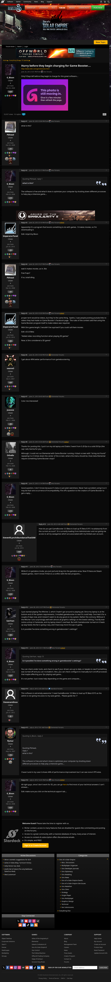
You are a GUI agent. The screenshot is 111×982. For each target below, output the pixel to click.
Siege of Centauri (37, 959)
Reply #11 (24, 567)
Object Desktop (7, 938)
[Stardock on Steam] (38, 921)
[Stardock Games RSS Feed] (36, 925)
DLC (53, 8)
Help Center (98, 938)
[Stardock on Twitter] (18, 921)
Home (5, 60)
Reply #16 (24, 780)
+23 (10, 250)
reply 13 (40, 656)
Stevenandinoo (10, 702)
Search (19, 46)
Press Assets (68, 953)
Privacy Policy (43, 978)
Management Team (70, 944)
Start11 (4, 944)
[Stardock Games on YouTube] (26, 921)
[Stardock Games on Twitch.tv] (30, 921)
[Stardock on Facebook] (22, 921)
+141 (10, 382)
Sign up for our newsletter (59, 967)
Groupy (4, 956)
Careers (66, 947)
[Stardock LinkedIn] (32, 925)
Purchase (98, 8)
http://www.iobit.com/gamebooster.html (35, 69)
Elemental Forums (57, 355)
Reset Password (99, 950)
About (66, 938)
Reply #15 (24, 727)
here (65, 784)
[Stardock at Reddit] (20, 925)
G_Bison (10, 77)
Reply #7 (24, 396)
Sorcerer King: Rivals (38, 962)
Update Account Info (100, 953)
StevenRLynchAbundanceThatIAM (19, 537)
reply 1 (39, 179)
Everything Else (14, 60)
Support (49, 2)
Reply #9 (24, 483)
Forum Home (10, 46)
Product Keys (98, 947)
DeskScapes (5, 950)
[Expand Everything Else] (58, 910)
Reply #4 (24, 264)
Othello (10, 455)
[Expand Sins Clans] (60, 889)
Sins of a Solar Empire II (39, 947)
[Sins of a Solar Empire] (55, 22)
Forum (62, 8)
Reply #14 (24, 689)
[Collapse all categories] (107, 859)
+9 (10, 469)
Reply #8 (24, 442)
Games (18, 2)
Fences (4, 947)
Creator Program (69, 956)
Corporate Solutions (8, 941)
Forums (66, 962)
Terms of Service (54, 978)
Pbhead (10, 134)
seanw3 (10, 368)
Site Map (69, 978)
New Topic (101, 42)
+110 (19, 552)
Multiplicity (5, 953)
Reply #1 (24, 121)
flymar (10, 741)
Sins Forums (47, 72)
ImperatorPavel (10, 236)
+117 (10, 92)
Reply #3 (24, 223)
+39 (10, 424)
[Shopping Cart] (104, 1)
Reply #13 (24, 648)
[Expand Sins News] (60, 877)
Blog (42, 2)
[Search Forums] (108, 1)
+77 (10, 149)
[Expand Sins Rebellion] (60, 886)
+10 (10, 755)
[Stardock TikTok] (28, 925)
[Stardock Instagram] (34, 921)
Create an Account (100, 944)
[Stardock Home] (2, 1)
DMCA (63, 978)
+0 (10, 716)
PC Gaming (25, 60)
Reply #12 (24, 607)
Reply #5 (24, 313)
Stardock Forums (57, 689)
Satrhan (10, 620)
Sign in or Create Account (35, 845)
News (36, 2)
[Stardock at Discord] (24, 925)
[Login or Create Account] (101, 1)
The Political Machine (38, 953)
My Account (98, 941)
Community (27, 2)
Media (72, 8)
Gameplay (31, 8)
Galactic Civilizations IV (39, 944)
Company (68, 935)
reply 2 (40, 736)
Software (10, 2)
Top (106, 121)
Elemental (35, 941)
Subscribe (103, 968)
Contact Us (67, 959)
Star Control (36, 950)
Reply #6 (24, 355)
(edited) (62, 223)
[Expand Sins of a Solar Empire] (58, 859)
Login (26, 46)
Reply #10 (42, 524)
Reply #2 (24, 170)
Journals (43, 8)
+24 (10, 635)
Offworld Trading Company (40, 956)
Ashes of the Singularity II (40, 938)
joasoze (10, 410)
